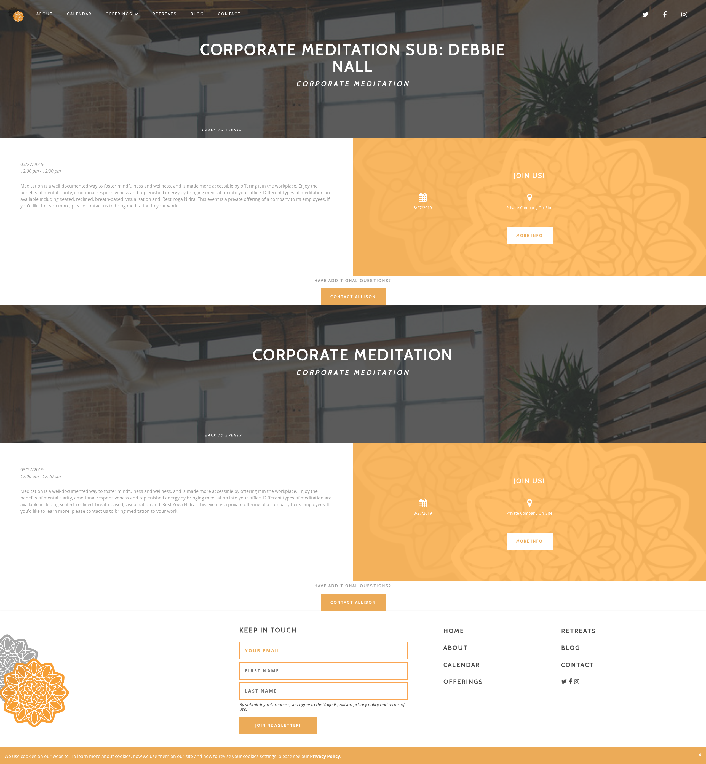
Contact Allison (353, 296)
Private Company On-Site (529, 207)
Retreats (165, 13)
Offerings (120, 13)
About (44, 13)
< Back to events (221, 130)
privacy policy (366, 705)
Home (453, 631)
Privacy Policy (325, 756)
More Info (529, 235)
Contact (229, 13)
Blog (197, 13)
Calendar (79, 13)
